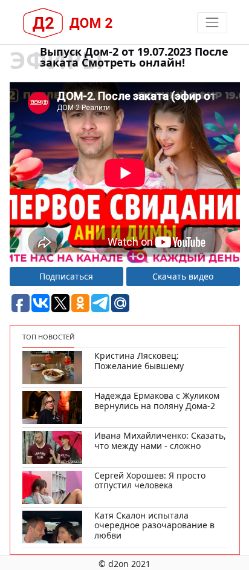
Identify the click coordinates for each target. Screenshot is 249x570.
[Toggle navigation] (212, 22)
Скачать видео (182, 276)
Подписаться (66, 276)
